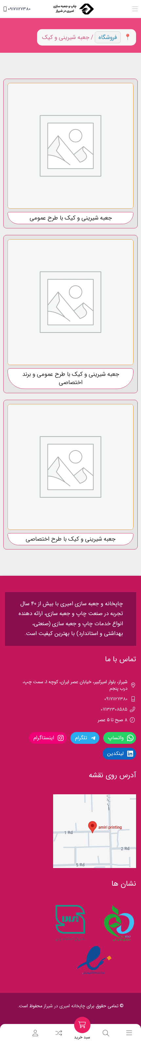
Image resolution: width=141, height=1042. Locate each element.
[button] (135, 9)
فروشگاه (107, 37)
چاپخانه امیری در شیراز (64, 1006)
